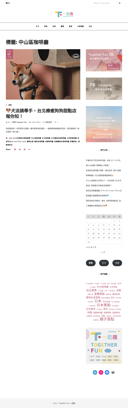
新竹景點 (118, 298)
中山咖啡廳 (89, 283)
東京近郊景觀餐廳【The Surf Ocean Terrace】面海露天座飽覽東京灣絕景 (104, 193)
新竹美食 (90, 302)
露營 (62, 26)
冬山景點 (103, 283)
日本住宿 (106, 302)
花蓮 (103, 316)
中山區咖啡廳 (36, 138)
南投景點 (113, 283)
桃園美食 (116, 313)
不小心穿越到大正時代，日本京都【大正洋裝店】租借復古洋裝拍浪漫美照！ (103, 183)
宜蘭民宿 (108, 294)
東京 (105, 309)
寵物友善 (30, 141)
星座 (70, 26)
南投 (108, 283)
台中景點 (93, 287)
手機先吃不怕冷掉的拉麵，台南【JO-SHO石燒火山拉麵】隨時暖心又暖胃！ (103, 162)
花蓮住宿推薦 (117, 316)
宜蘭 (118, 290)
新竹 (113, 298)
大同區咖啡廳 (72, 138)
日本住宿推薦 (115, 302)
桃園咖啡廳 (98, 313)
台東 (105, 290)
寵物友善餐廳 (39, 141)
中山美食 (96, 283)
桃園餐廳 (89, 316)
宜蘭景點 (99, 293)
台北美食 (91, 290)
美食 (46, 26)
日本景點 (104, 305)
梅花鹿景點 (96, 316)
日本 (90, 26)
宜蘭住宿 (90, 294)
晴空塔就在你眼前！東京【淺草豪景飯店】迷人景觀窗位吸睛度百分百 (103, 203)
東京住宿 (112, 309)
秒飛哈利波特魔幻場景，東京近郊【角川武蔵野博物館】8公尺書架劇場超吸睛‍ (103, 172)
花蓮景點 (96, 320)
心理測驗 (80, 26)
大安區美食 (111, 290)
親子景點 (107, 319)
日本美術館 (115, 306)
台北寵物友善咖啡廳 (58, 138)
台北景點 (113, 287)
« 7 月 (103, 252)
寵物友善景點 (93, 297)
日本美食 (91, 309)
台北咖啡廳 (46, 138)
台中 (119, 283)
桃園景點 (107, 313)
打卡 (37, 26)
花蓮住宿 (109, 316)
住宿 (54, 26)
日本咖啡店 (92, 306)
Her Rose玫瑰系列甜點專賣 (19, 138)
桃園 (89, 312)
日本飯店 (99, 309)
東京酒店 (118, 309)
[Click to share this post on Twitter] (20, 149)
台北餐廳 (100, 290)
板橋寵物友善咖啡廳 (61, 141)
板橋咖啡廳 (49, 141)
